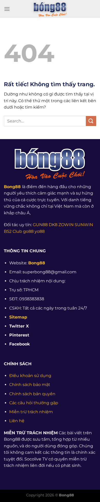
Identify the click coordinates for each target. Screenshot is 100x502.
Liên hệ (16, 420)
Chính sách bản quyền (32, 393)
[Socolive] (50, 9)
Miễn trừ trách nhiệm (31, 411)
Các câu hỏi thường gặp (33, 402)
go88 (28, 231)
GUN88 (40, 224)
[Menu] (7, 9)
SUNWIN (84, 224)
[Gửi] (91, 121)
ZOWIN (66, 224)
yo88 (40, 231)
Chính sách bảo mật (29, 384)
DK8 (53, 224)
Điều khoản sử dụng (30, 375)
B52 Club (13, 231)
